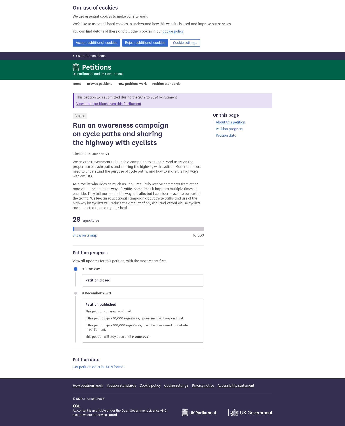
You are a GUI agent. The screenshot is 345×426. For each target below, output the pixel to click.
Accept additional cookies (96, 43)
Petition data (226, 135)
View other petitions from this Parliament (108, 104)
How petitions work (132, 84)
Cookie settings (185, 43)
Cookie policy (150, 385)
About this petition (230, 122)
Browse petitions (99, 84)
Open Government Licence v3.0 (144, 411)
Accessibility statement (236, 385)
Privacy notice (203, 385)
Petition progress (229, 129)
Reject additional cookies (145, 43)
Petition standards (166, 84)
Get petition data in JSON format (99, 367)
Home (77, 84)
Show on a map (85, 235)
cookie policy (173, 31)
